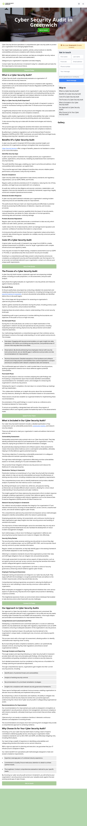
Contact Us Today (29, 603)
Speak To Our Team (29, 416)
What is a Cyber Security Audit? (69, 91)
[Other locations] (79, 4)
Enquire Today (29, 70)
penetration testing (39, 426)
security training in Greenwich (11, 294)
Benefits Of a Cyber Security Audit (70, 94)
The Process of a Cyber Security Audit (71, 100)
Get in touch (43, 30)
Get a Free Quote (29, 266)
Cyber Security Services (9, 148)
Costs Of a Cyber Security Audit (69, 97)
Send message (71, 80)
